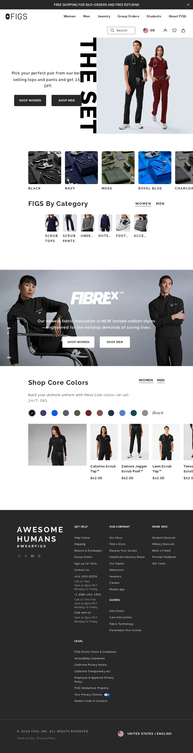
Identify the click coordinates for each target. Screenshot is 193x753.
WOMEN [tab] (143, 203)
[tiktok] (26, 556)
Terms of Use (25, 738)
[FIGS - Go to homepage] (16, 16)
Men (86, 16)
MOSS (107, 188)
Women (70, 16)
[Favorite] (174, 30)
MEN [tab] (160, 203)
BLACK (34, 188)
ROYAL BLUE (150, 188)
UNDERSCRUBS (88, 236)
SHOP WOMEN (30, 100)
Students (154, 16)
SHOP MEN (67, 100)
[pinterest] (39, 556)
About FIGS (178, 16)
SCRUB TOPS (51, 238)
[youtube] (32, 556)
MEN (161, 380)
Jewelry (104, 16)
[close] (188, 4)
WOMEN (146, 380)
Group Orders (128, 16)
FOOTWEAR (123, 236)
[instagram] (19, 556)
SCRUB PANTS (69, 238)
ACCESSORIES (141, 236)
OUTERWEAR (105, 236)
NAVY (70, 188)
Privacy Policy (46, 738)
